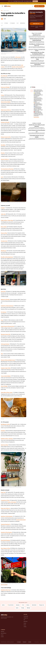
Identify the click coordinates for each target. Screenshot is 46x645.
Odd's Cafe (3, 214)
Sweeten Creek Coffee (5, 368)
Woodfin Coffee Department (7, 257)
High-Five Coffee (4, 444)
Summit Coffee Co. (5, 159)
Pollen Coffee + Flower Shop (7, 220)
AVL (7, 6)
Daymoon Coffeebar (5, 87)
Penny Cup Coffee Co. (5, 508)
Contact (2, 636)
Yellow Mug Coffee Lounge (6, 392)
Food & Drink (26, 616)
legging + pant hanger (38, 109)
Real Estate (34, 605)
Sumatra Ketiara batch (21, 519)
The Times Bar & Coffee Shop (7, 169)
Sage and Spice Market (5, 101)
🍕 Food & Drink (10, 605)
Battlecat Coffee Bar (5, 299)
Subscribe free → (36, 23)
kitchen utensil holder (38, 99)
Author (3, 605)
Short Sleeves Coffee (5, 548)
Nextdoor (23, 23)
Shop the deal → (37, 117)
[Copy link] (2, 25)
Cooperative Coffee (5, 500)
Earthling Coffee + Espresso (7, 438)
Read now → (35, 1)
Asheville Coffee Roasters (6, 532)
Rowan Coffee (4, 233)
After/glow (3, 291)
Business (17, 605)
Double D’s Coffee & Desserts (7, 305)
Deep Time (3, 492)
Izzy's (2, 177)
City (23, 605)
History (27, 605)
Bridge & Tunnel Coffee (6, 137)
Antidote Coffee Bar (5, 122)
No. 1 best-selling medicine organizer (38, 104)
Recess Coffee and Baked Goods (8, 360)
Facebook (13, 23)
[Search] (33, 6)
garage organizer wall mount (38, 112)
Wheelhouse (3, 250)
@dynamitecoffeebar (4, 584)
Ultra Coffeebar (4, 386)
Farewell (2, 207)
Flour (2, 320)
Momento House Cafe (5, 334)
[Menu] (2, 6)
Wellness (28, 607)
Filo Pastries (3, 312)
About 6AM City (3, 633)
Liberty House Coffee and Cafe (7, 326)
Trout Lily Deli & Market (6, 376)
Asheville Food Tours (37, 34)
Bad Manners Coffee (5, 424)
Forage (2, 95)
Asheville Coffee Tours (5, 589)
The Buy (22, 607)
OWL (2, 353)
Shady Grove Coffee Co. (6, 109)
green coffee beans (12, 502)
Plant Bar (3, 153)
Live (1, 10)
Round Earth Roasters (5, 540)
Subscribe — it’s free (39, 6)
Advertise (2, 631)
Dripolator (3, 430)
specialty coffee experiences (18, 66)
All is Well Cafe (4, 75)
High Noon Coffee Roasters (7, 516)
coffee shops (18, 57)
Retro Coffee (3, 226)
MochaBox (3, 145)
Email (7, 23)
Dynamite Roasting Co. (5, 524)
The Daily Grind (4, 241)
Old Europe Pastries (5, 344)
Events (17, 607)
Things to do (41, 605)
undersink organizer (36, 96)
